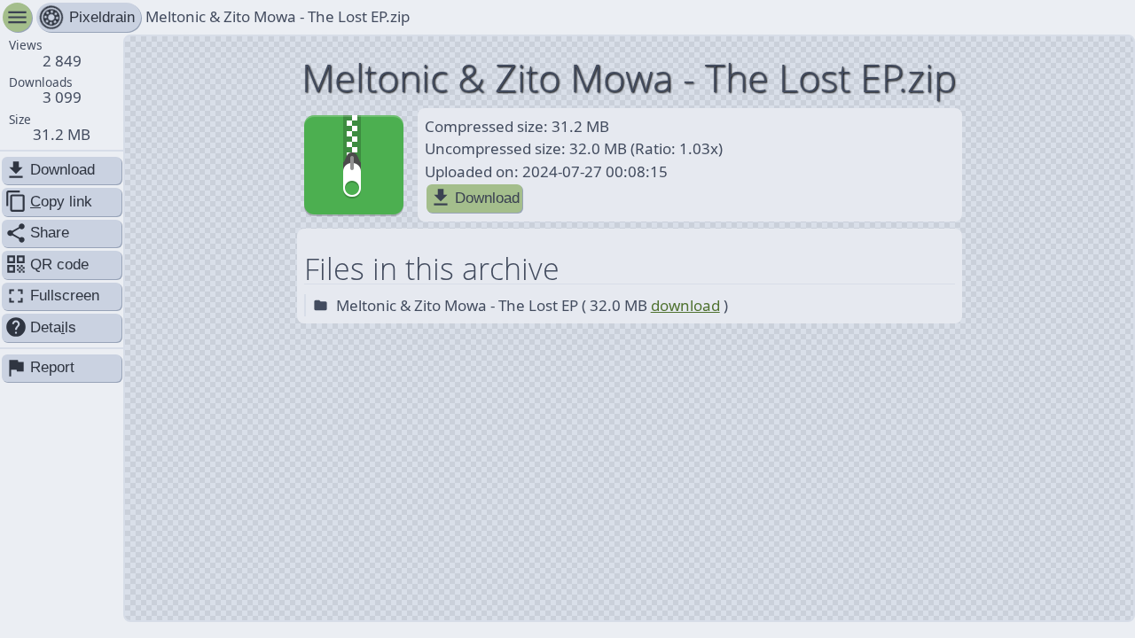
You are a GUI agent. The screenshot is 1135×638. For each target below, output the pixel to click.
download (685, 305)
